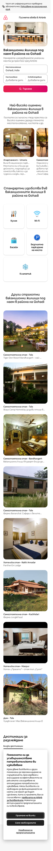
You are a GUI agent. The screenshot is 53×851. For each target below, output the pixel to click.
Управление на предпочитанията (25, 831)
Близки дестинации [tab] (13, 746)
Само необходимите (25, 823)
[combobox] (25, 70)
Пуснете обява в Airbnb (32, 17)
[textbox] (14, 80)
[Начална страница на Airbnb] (5, 17)
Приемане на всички (25, 815)
